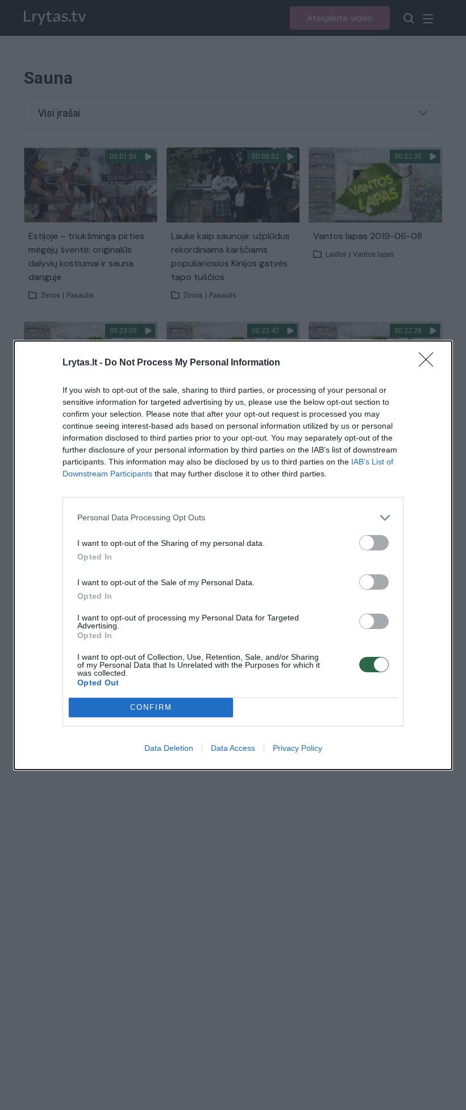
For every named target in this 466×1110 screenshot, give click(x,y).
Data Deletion (168, 748)
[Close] (429, 363)
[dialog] (233, 555)
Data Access (233, 748)
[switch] (374, 542)
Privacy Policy (297, 748)
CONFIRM (151, 707)
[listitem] (233, 518)
